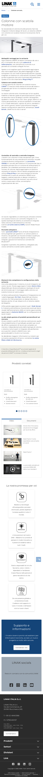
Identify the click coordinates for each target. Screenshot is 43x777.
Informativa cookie (13, 773)
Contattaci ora (22, 648)
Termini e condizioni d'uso (12, 774)
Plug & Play (11, 173)
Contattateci (11, 734)
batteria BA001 (18, 312)
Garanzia (35, 774)
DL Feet (18, 297)
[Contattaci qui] (38, 559)
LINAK (4, 86)
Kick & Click (36, 286)
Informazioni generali (28, 773)
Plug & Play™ (28, 79)
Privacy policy (26, 774)
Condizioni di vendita (21, 776)
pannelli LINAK (12, 232)
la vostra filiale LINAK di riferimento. (20, 339)
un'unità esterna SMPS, (16, 225)
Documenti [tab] (31, 421)
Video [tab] (11, 421)
